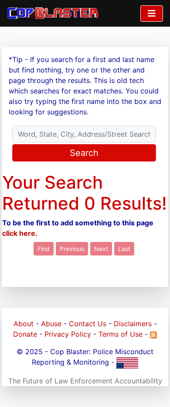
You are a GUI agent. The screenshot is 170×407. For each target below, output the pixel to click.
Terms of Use (121, 334)
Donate (25, 334)
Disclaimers (133, 323)
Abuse (51, 323)
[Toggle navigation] (151, 13)
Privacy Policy (67, 334)
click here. (19, 233)
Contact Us (87, 323)
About (24, 323)
